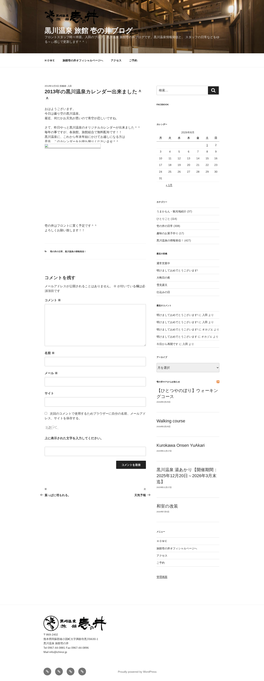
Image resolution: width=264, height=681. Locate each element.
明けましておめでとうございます (177, 336)
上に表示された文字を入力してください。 (74, 438)
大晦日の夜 (163, 277)
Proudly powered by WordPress (137, 671)
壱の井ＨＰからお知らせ (168, 382)
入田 (69, 86)
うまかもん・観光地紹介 (171, 211)
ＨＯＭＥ (49, 60)
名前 (50, 353)
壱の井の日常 (56, 251)
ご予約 (133, 60)
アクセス (116, 60)
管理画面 (162, 576)
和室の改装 (167, 506)
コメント (53, 300)
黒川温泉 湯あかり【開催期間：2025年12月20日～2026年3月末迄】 (187, 475)
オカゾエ (207, 329)
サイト (49, 393)
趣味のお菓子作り (167, 233)
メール (51, 373)
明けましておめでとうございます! (177, 270)
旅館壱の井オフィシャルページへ (83, 60)
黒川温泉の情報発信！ (75, 251)
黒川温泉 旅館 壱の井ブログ (89, 30)
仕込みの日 (163, 292)
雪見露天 (162, 284)
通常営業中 (163, 263)
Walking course (171, 421)
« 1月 (169, 185)
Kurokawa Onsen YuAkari (181, 445)
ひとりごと (163, 218)
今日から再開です (167, 344)
